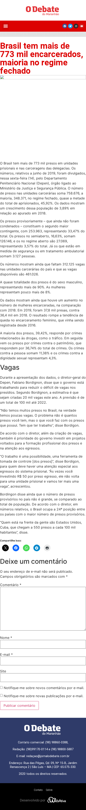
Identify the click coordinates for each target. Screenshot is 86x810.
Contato (38, 789)
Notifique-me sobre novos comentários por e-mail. (44, 687)
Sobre (49, 789)
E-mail (6, 654)
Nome (6, 637)
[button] (5, 26)
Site (3, 671)
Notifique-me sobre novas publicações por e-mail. (43, 696)
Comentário (10, 584)
